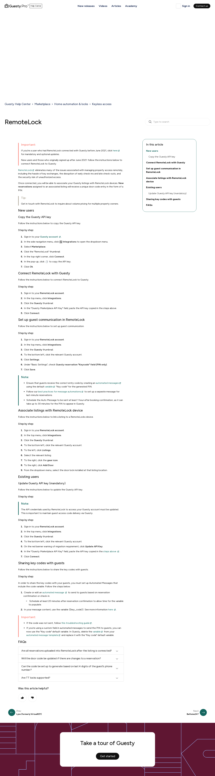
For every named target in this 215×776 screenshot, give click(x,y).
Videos (103, 6)
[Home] (17, 6)
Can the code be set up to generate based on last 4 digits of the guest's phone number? (66, 668)
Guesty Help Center (18, 104)
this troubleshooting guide (75, 623)
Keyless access (101, 104)
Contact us (202, 6)
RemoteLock (25, 170)
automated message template (42, 635)
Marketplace (42, 104)
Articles (116, 6)
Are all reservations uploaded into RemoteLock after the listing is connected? (66, 650)
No (32, 697)
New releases (86, 6)
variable (49, 386)
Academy (131, 6)
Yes (22, 697)
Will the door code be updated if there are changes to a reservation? (61, 658)
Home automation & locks (71, 104)
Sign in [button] (186, 6)
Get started (107, 756)
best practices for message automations (59, 391)
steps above (109, 551)
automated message (53, 592)
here (115, 150)
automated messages (107, 383)
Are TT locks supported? (35, 677)
